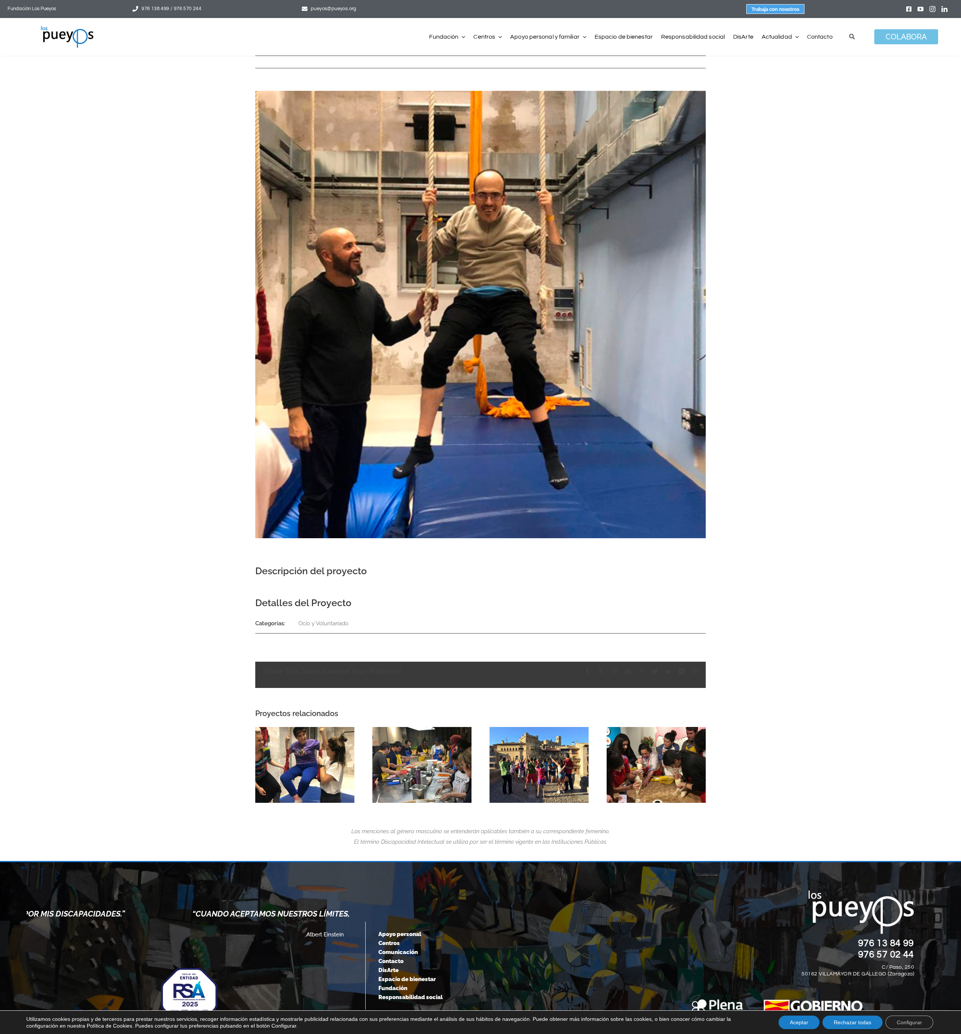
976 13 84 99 (886, 943)
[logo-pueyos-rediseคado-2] (67, 28)
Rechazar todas (852, 1022)
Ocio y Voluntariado (323, 623)
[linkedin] (944, 9)
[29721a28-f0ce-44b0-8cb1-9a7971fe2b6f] (304, 765)
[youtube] (920, 9)
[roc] (539, 765)
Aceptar (799, 1022)
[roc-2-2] (421, 765)
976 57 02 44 (886, 954)
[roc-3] (656, 765)
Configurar (909, 1022)
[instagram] (932, 9)
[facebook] (908, 9)
